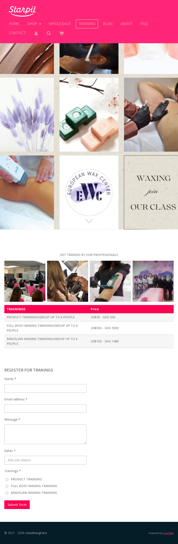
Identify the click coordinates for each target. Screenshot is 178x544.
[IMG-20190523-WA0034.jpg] (24, 281)
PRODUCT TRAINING (26, 479)
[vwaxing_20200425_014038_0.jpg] (110, 281)
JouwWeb (168, 533)
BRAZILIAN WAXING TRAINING (34, 493)
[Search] (48, 33)
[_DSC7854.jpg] (67, 281)
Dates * (9, 451)
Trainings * (12, 471)
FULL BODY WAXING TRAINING (34, 486)
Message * (12, 419)
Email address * (15, 399)
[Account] (36, 33)
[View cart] (61, 33)
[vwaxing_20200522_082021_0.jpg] (153, 281)
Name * (10, 379)
